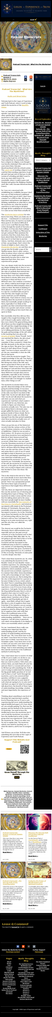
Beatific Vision (17, 793)
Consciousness (18, 794)
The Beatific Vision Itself (26, 997)
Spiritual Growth (22, 807)
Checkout (9, 967)
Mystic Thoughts (9, 977)
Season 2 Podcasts (9, 983)
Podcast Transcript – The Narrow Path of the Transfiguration (12, 882)
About (9, 962)
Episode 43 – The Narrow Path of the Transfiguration (43, 131)
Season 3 (26, 990)
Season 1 (26, 994)
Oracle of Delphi (25, 800)
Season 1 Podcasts (9, 981)
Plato (6, 802)
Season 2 (26, 992)
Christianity (16, 504)
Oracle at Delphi (8, 336)
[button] (13, 20)
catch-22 (8, 170)
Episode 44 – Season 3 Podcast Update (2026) (43, 125)
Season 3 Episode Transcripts (16, 804)
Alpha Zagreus (9, 791)
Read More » (7, 852)
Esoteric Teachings (19, 796)
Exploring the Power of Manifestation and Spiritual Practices (37, 882)
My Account (9, 976)
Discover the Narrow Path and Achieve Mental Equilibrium (38, 834)
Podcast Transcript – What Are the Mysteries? (32, 64)
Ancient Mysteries (20, 791)
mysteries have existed (14, 215)
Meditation (22, 799)
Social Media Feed (9, 988)
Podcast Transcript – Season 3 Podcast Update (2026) (43, 170)
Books (9, 963)
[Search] (50, 249)
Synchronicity (26, 980)
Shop (9, 986)
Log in (42, 86)
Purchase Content (13, 952)
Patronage (39, 952)
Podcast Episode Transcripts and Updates (26, 987)
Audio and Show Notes (17, 96)
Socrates (19, 805)
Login (9, 970)
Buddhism (37, 842)
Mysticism (16, 800)
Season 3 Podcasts (9, 984)
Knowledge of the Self (17, 797)
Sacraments (27, 802)
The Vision (9, 993)
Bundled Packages (42, 969)
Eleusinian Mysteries (9, 247)
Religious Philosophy (15, 802)
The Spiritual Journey (26, 964)
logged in (15, 927)
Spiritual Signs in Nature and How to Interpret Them (26, 976)
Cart (9, 965)
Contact (9, 969)
